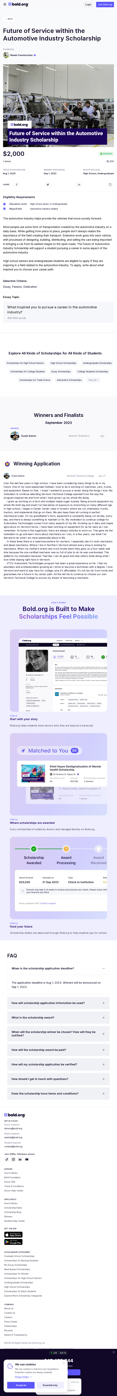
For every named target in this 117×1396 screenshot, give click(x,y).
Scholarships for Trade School (35, 380)
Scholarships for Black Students (20, 1291)
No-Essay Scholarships (15, 1265)
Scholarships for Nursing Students (21, 1260)
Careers (8, 1317)
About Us (8, 1308)
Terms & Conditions (14, 1186)
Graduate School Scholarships (19, 1256)
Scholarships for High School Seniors (25, 363)
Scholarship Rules (13, 1207)
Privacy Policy (22, 1377)
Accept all (21, 1385)
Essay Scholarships (61, 371)
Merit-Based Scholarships (17, 1269)
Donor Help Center (13, 1190)
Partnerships (10, 1326)
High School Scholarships (63, 363)
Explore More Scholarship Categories (23, 1295)
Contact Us (9, 1313)
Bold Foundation (12, 1177)
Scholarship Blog (12, 1212)
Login (88, 4)
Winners (8, 1216)
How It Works (11, 1173)
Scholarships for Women (16, 1273)
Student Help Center (14, 1221)
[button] (58, 968)
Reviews (8, 1330)
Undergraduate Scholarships (97, 363)
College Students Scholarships (92, 371)
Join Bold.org (105, 4)
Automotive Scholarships (69, 380)
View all (92, 380)
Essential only (50, 1385)
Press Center (10, 1321)
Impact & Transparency (15, 1335)
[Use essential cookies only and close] (63, 1363)
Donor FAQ (9, 1181)
